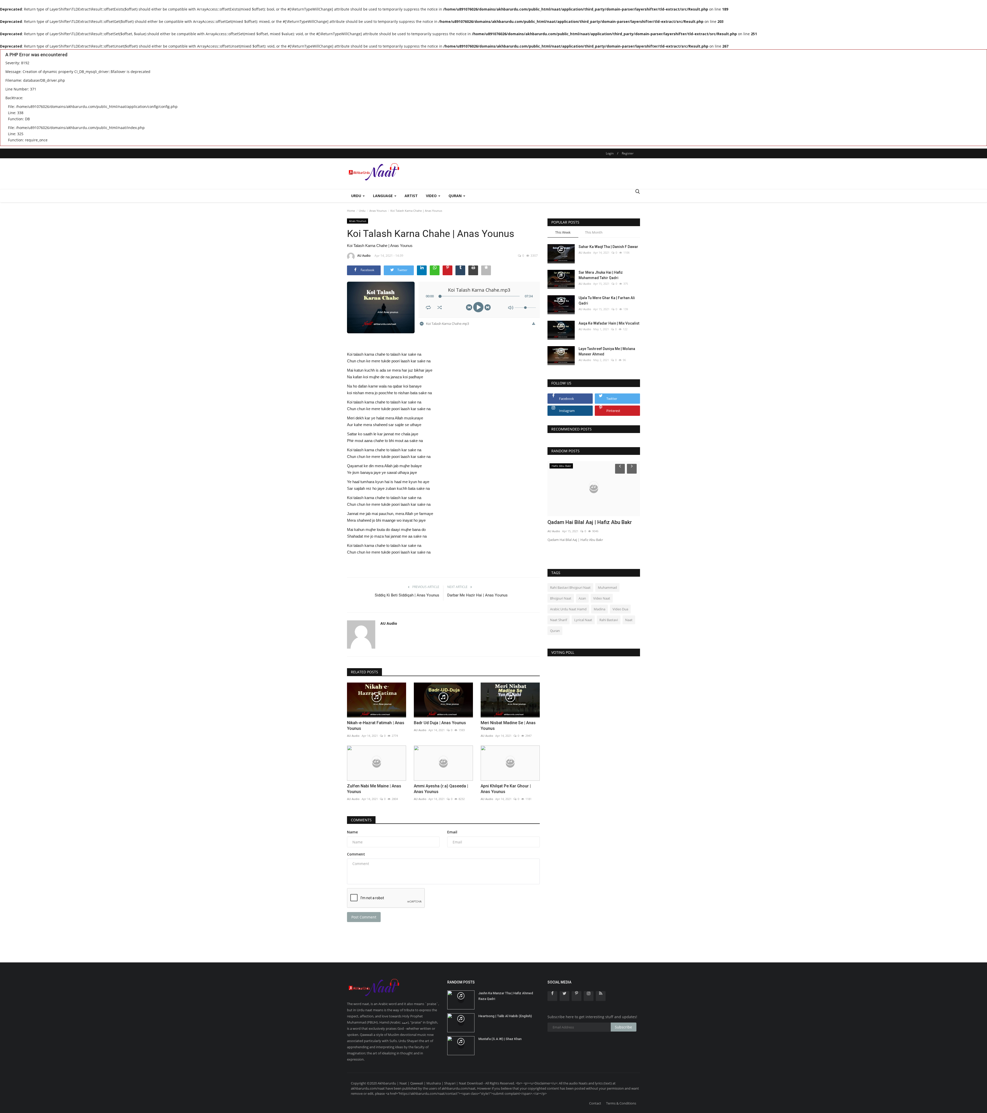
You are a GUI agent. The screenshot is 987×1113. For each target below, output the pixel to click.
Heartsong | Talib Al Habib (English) (505, 1016)
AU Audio (364, 255)
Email (452, 832)
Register (628, 153)
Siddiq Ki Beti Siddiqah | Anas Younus (407, 595)
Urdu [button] (356, 195)
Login (610, 153)
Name (352, 832)
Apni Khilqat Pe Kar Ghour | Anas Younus (506, 789)
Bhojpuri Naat (560, 598)
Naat (629, 620)
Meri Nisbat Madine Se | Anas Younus (508, 725)
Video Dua (620, 609)
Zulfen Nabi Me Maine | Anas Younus (374, 789)
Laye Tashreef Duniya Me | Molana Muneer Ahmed (607, 351)
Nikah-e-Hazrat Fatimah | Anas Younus (375, 725)
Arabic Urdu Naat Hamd (568, 609)
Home (351, 211)
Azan (582, 598)
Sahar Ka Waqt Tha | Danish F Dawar (608, 247)
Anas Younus (378, 211)
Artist (411, 195)
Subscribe (623, 1027)
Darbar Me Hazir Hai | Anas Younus (477, 595)
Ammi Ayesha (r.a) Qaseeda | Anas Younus (441, 789)
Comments (361, 819)
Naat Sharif (558, 620)
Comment (356, 854)
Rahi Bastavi (608, 620)
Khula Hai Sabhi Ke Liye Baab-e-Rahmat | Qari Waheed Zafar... (592, 525)
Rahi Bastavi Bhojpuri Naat (570, 587)
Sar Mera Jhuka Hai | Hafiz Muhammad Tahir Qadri (601, 275)
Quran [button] (456, 195)
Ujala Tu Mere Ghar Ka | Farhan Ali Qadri (607, 300)
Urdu (362, 211)
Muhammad (607, 587)
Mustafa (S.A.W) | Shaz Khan (500, 1039)
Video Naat (601, 598)
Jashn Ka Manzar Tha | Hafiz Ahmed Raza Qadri (505, 996)
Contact (595, 1103)
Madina (599, 609)
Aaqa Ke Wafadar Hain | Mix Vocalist (609, 323)
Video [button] (432, 195)
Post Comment (363, 917)
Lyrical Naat (583, 620)
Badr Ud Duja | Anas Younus (440, 722)
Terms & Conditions (621, 1103)
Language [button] (383, 195)
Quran (555, 630)
